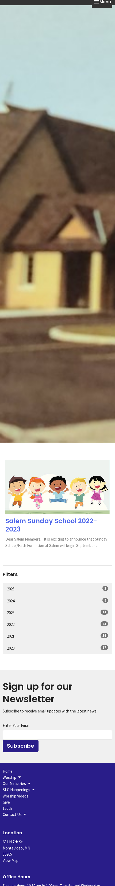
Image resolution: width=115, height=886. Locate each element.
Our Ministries (14, 783)
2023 (56, 612)
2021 (56, 636)
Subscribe (20, 746)
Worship (9, 777)
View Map (10, 860)
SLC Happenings (16, 789)
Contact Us (12, 814)
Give (6, 802)
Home (8, 771)
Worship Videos (15, 796)
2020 (56, 648)
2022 (56, 624)
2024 (56, 600)
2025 (56, 588)
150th (7, 808)
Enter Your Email (16, 725)
